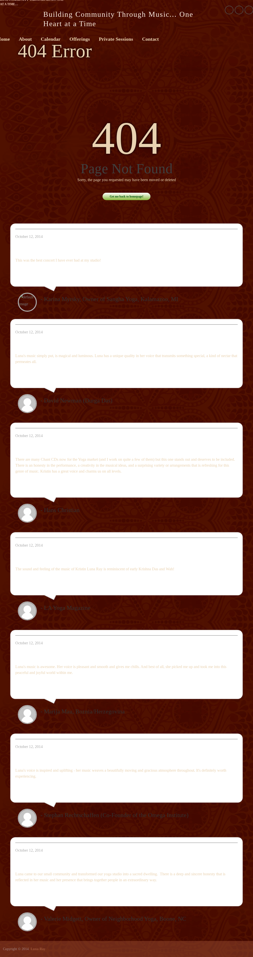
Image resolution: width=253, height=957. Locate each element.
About (25, 39)
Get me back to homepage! (126, 196)
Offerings (79, 39)
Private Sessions (116, 39)
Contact (150, 39)
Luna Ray (38, 949)
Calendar (51, 39)
